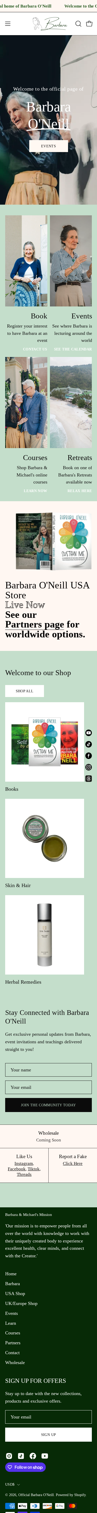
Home (11, 1273)
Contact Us (35, 349)
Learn (10, 1323)
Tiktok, (34, 1168)
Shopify (80, 1495)
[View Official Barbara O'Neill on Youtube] (45, 1456)
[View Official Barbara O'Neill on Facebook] (33, 1456)
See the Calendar (73, 349)
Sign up (48, 1435)
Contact (12, 1352)
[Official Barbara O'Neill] (48, 23)
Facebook (17, 1168)
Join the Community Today (48, 1105)
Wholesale (15, 1362)
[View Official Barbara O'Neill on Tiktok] (21, 1456)
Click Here (73, 1163)
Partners (12, 1342)
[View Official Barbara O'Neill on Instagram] (9, 1456)
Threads (24, 1174)
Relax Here (79, 491)
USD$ (9, 1484)
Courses (12, 1332)
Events (48, 146)
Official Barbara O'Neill (36, 1495)
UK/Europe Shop (21, 1303)
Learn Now (35, 491)
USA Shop (15, 1293)
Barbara (12, 1283)
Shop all (25, 691)
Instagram (23, 1163)
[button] (77, 23)
